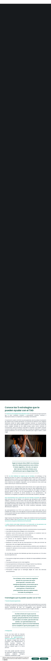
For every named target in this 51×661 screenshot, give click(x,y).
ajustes (5, 659)
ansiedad (21, 415)
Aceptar (35, 658)
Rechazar (44, 658)
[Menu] (49, 2)
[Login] (47, 2)
